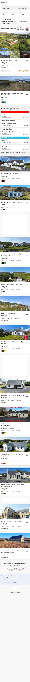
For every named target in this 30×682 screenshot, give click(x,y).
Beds (13, 14)
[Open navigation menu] (27, 2)
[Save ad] (27, 61)
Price (3, 14)
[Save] (27, 14)
